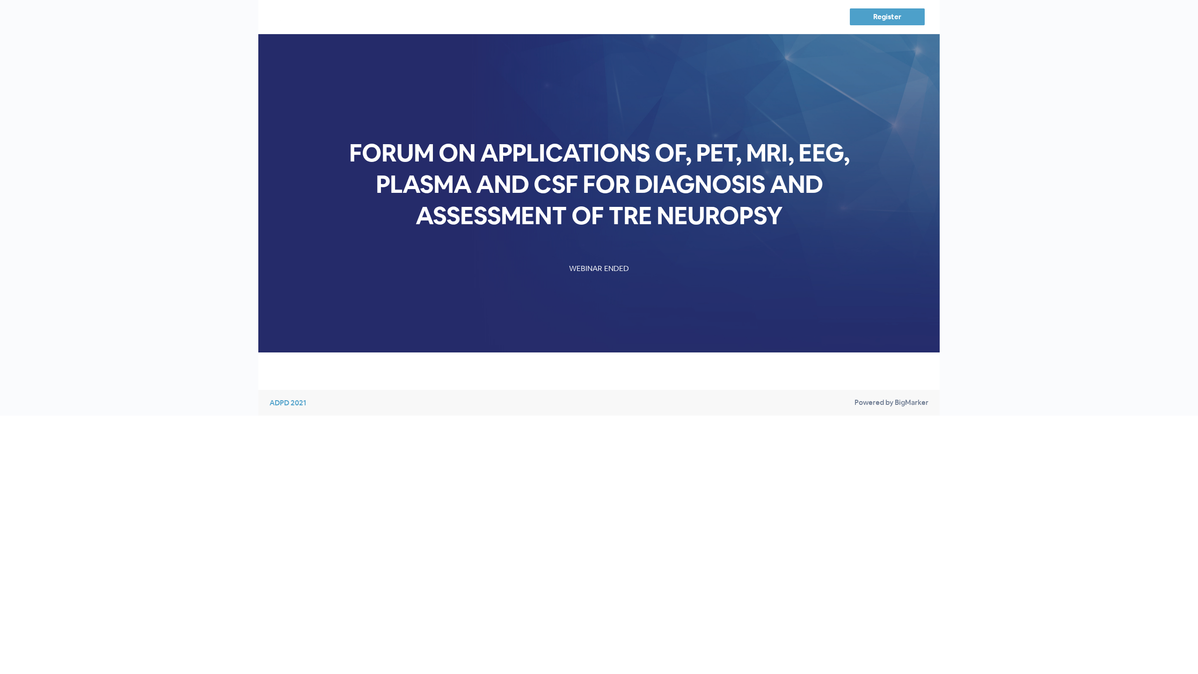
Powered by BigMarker (891, 402)
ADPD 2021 (288, 402)
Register (887, 16)
